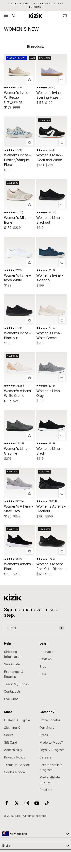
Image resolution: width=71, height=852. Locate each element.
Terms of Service (17, 765)
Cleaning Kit (12, 728)
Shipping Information (12, 654)
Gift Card (10, 742)
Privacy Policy (14, 757)
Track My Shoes (16, 684)
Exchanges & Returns (13, 674)
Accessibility (13, 750)
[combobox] (35, 834)
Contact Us (12, 691)
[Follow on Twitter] (16, 803)
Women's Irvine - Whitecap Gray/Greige (17, 97)
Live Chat (11, 699)
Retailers (45, 790)
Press (43, 735)
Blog (42, 667)
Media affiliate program (49, 779)
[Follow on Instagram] (26, 803)
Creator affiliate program (50, 767)
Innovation (47, 652)
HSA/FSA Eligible (17, 720)
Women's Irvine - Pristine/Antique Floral (17, 160)
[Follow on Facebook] (6, 803)
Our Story (46, 728)
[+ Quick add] (29, 79)
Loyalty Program (51, 750)
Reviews (45, 659)
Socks (8, 735)
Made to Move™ (51, 742)
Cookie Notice (14, 772)
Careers (45, 757)
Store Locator (49, 720)
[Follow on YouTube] (36, 803)
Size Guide (12, 664)
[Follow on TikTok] (47, 803)
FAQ (42, 674)
